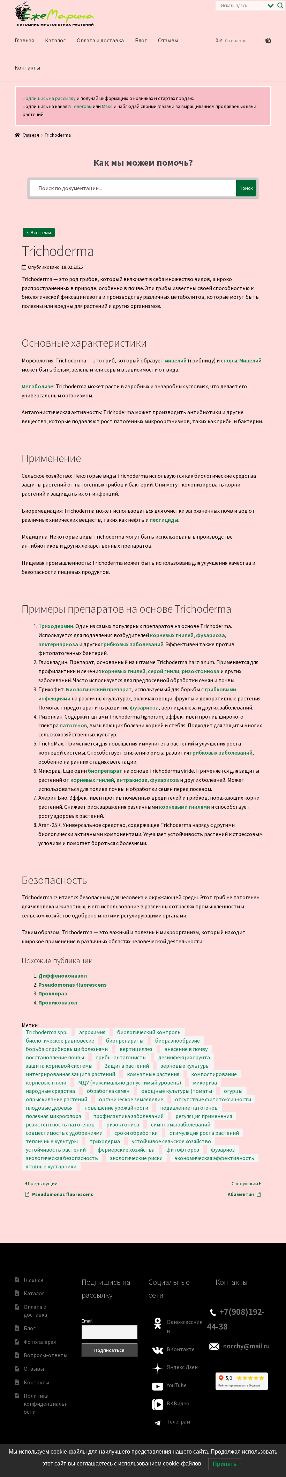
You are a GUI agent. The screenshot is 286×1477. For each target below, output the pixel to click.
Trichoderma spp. (46, 1032)
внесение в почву (186, 1048)
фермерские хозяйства (126, 1149)
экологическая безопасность (62, 1157)
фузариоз (223, 1149)
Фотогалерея (40, 1341)
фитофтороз (182, 1149)
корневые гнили (46, 1082)
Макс (107, 106)
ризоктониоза (200, 671)
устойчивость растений (56, 1149)
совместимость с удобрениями (64, 1132)
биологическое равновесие (60, 1040)
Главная (24, 40)
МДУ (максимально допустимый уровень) (129, 1082)
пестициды (164, 519)
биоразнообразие (177, 1040)
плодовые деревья (49, 1107)
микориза (205, 1082)
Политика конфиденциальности (46, 1403)
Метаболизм (38, 386)
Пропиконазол (57, 1002)
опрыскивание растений (56, 1099)
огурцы (233, 1090)
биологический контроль (149, 1032)
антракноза (132, 779)
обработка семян (108, 1090)
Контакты (27, 67)
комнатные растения (153, 1074)
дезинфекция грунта (184, 1057)
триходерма (105, 1141)
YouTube (177, 1385)
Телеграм (82, 106)
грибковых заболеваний (132, 644)
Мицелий (250, 360)
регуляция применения (203, 1115)
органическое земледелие (131, 1099)
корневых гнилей (172, 635)
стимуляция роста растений (204, 1132)
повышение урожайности (116, 1107)
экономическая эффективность (214, 1157)
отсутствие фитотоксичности (213, 1099)
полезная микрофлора (53, 1115)
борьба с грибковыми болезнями (67, 1048)
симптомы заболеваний (180, 1124)
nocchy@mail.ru (246, 1346)
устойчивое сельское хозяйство (171, 1141)
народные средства (50, 1090)
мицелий (176, 360)
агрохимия (92, 1032)
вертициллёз (136, 1048)
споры (229, 360)
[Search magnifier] (280, 5)
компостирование (214, 1074)
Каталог (55, 40)
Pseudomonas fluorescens (72, 984)
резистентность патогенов (60, 1124)
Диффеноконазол (62, 975)
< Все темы (39, 232)
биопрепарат (105, 770)
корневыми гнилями (184, 806)
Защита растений (126, 1065)
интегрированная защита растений (70, 1074)
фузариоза (210, 635)
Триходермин (55, 625)
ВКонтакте (181, 1349)
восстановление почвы (55, 1057)
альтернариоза (58, 644)
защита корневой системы (59, 1065)
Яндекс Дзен (182, 1366)
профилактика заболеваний (128, 1115)
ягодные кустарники (51, 1166)
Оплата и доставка (100, 40)
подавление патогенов (189, 1107)
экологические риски (136, 1157)
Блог (141, 40)
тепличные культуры (52, 1141)
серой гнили (163, 671)
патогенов (73, 725)
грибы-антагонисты (121, 1057)
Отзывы (168, 40)
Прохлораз (52, 993)
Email (87, 1321)
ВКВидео (178, 1403)
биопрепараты (124, 1040)
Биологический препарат (99, 689)
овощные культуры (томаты (176, 1090)
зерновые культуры (185, 1065)
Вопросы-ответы (45, 1355)
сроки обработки (136, 1132)
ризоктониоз (122, 1124)
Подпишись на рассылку (49, 98)
